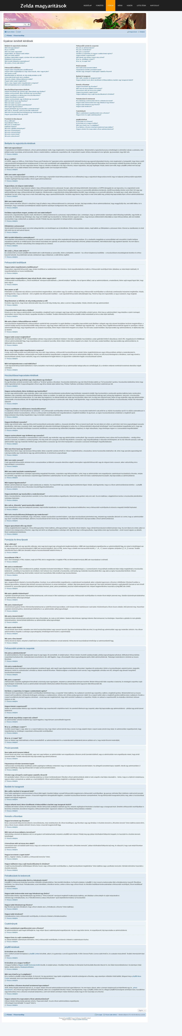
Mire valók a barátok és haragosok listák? (88, 78)
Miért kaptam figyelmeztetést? (14, 106)
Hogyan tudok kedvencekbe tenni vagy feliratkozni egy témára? (95, 102)
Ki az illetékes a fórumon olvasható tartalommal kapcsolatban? (94, 127)
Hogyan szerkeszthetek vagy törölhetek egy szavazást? (22, 99)
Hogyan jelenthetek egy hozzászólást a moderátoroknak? (22, 108)
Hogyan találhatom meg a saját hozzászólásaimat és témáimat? (95, 94)
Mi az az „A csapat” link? (83, 61)
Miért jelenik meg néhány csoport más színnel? (90, 57)
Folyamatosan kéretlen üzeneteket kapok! (88, 69)
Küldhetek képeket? (11, 126)
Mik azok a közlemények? (12, 130)
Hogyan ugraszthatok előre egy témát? (16, 114)
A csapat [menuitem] (99, 1014)
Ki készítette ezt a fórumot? (84, 121)
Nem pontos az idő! (10, 73)
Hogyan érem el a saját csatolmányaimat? (88, 115)
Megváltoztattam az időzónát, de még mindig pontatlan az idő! (23, 75)
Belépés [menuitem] (142, 32)
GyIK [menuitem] (19, 32)
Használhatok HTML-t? (12, 123)
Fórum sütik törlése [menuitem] (111, 1014)
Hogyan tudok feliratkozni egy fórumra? (88, 104)
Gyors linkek (11, 32)
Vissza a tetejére (12, 154)
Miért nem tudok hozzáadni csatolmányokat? (18, 105)
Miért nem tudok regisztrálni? (13, 51)
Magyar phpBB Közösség (26, 965)
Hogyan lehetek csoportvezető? (85, 55)
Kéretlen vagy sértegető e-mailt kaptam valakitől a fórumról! (94, 71)
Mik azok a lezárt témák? (12, 134)
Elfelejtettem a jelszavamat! (13, 59)
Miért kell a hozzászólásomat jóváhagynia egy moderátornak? (23, 112)
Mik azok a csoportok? (83, 51)
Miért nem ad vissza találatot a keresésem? (89, 88)
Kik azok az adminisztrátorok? (85, 48)
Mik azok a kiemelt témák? (13, 132)
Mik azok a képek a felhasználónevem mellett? (19, 79)
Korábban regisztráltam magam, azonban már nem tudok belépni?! (25, 57)
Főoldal (9, 1014)
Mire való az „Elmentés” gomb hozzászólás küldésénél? (21, 110)
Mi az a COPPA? (10, 49)
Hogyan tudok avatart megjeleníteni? (16, 81)
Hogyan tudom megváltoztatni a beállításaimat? (19, 69)
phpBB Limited (35, 954)
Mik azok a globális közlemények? (15, 128)
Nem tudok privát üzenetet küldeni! (86, 67)
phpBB (68, 1018)
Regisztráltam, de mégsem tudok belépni (17, 53)
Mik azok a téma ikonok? (12, 136)
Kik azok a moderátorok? (83, 49)
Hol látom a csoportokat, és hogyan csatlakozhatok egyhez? (94, 53)
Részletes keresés (28, 24)
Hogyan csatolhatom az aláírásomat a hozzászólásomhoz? (22, 95)
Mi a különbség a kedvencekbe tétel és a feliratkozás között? (94, 100)
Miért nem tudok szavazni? (13, 103)
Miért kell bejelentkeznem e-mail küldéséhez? (18, 85)
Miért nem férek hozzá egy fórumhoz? (16, 101)
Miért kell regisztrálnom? (12, 48)
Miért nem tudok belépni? (12, 55)
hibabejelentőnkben (27, 967)
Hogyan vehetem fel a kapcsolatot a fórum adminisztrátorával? (95, 129)
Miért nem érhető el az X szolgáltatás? (87, 125)
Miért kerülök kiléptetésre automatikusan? (17, 61)
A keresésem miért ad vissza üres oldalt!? (88, 90)
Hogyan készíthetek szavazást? (14, 97)
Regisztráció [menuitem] (133, 32)
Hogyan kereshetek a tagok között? (87, 92)
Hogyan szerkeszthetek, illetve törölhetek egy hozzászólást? (23, 93)
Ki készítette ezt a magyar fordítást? (87, 123)
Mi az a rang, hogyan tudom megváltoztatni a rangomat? (21, 83)
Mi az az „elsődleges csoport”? (85, 59)
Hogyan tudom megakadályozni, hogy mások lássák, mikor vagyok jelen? (27, 71)
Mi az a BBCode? (10, 121)
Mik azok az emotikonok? (12, 124)
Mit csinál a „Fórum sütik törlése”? (15, 63)
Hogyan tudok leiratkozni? (84, 106)
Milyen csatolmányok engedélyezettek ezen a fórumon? (93, 113)
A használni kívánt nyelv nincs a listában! (17, 77)
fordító (38, 965)
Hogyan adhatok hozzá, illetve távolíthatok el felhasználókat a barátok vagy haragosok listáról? (104, 80)
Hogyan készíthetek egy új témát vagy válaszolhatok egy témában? (25, 91)
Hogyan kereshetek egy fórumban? (86, 86)
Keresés (25, 24)
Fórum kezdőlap (19, 1014)
